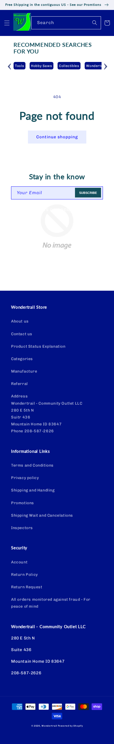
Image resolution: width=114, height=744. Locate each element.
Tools (19, 66)
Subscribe (88, 192)
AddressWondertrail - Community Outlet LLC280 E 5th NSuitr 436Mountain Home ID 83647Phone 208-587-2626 (46, 413)
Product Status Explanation (38, 346)
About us (20, 321)
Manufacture (24, 371)
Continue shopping (57, 136)
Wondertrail (49, 725)
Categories (22, 359)
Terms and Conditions (32, 465)
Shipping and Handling (33, 490)
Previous (9, 65)
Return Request (26, 587)
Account (19, 562)
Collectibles (69, 66)
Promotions (22, 503)
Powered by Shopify (70, 725)
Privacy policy (25, 477)
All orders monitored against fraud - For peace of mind (50, 603)
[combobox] (66, 23)
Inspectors (22, 528)
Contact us (21, 334)
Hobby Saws (41, 66)
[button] (7, 23)
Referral (19, 383)
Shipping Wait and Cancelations (42, 515)
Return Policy (24, 574)
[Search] (95, 23)
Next (105, 65)
